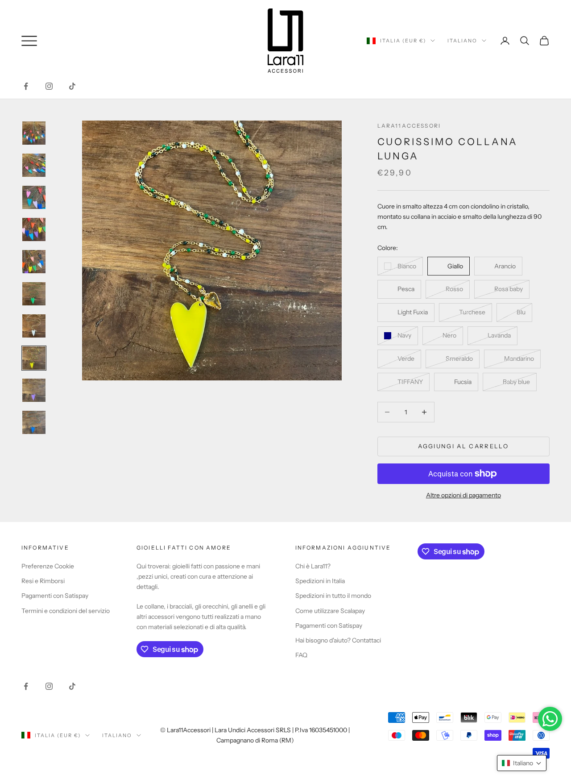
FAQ (301, 655)
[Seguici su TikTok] (72, 86)
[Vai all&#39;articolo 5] (33, 261)
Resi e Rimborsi (43, 581)
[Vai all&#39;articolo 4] (33, 229)
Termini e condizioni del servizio (65, 611)
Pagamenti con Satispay (54, 596)
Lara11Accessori (409, 125)
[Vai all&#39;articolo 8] (33, 358)
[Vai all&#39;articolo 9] (33, 390)
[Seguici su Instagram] (49, 86)
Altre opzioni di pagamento (463, 495)
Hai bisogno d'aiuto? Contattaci (338, 640)
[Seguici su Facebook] (25, 86)
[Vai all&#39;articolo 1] (33, 133)
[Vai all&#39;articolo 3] (33, 197)
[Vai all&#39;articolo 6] (33, 293)
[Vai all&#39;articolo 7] (33, 325)
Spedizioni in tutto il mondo (333, 596)
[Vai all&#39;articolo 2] (33, 165)
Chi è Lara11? (313, 566)
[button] (521, 763)
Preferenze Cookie (47, 566)
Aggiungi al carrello (463, 446)
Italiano (462, 41)
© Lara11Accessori (185, 730)
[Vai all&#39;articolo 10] (33, 422)
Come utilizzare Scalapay (330, 611)
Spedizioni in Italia (320, 581)
